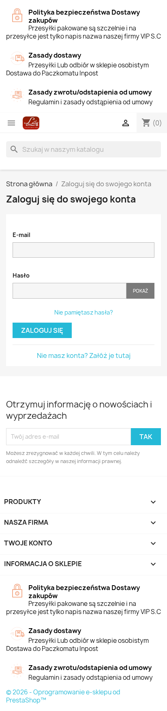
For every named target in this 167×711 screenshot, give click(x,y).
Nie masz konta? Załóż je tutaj (84, 355)
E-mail (21, 235)
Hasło (21, 275)
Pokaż (140, 291)
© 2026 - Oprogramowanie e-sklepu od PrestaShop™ (63, 696)
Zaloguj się (42, 330)
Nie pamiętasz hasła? (83, 312)
